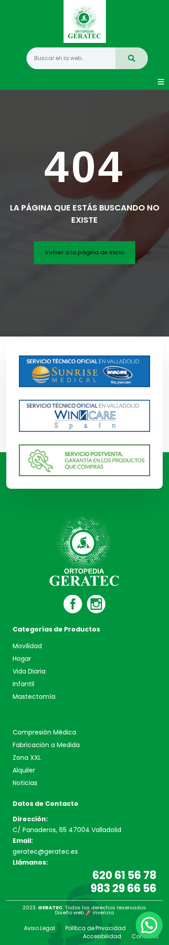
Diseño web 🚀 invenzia (84, 912)
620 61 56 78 (124, 875)
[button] (161, 82)
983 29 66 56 (123, 888)
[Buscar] (131, 58)
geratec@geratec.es (45, 851)
